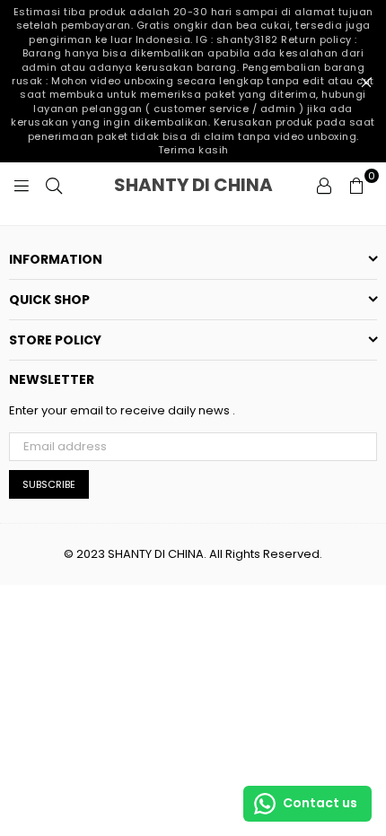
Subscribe (48, 484)
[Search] (54, 184)
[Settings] (324, 184)
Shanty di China (209, 185)
